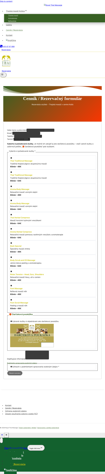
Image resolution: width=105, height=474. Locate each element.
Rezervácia (6, 50)
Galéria (9, 25)
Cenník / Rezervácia (14, 30)
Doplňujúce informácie (16, 359)
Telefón (10, 136)
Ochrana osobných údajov (16, 411)
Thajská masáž (13, 15)
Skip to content (6, 1)
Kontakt (9, 35)
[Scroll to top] (2, 435)
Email (9, 133)
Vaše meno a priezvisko (17, 130)
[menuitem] (54, 40)
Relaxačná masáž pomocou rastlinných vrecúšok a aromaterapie (36, 235)
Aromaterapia (12, 18)
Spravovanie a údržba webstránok (48, 428)
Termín (10, 139)
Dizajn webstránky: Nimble (27, 428)
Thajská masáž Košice (15, 448)
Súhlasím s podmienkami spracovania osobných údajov (35, 367)
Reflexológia (12, 21)
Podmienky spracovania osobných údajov (22, 363)
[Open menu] (3, 75)
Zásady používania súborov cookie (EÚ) (21, 414)
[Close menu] (1, 440)
